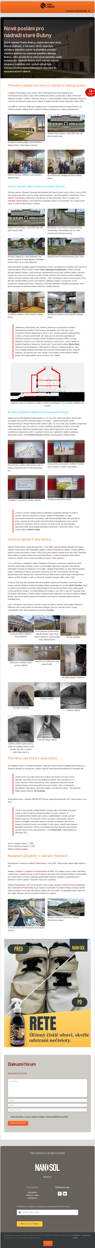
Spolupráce (32, 1198)
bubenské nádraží (49, 780)
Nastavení (87, 1235)
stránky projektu (21, 849)
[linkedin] (65, 1194)
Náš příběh (32, 1192)
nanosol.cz (47, 1177)
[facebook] (60, 1194)
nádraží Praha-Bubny (16, 198)
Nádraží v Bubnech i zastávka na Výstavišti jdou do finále (31, 871)
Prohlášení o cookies (77, 1236)
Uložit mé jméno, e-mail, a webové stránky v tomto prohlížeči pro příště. (39, 1117)
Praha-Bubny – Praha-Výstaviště (54, 555)
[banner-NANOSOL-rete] (47, 940)
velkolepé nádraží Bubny (18, 201)
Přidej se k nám (32, 1195)
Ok (48, 1243)
